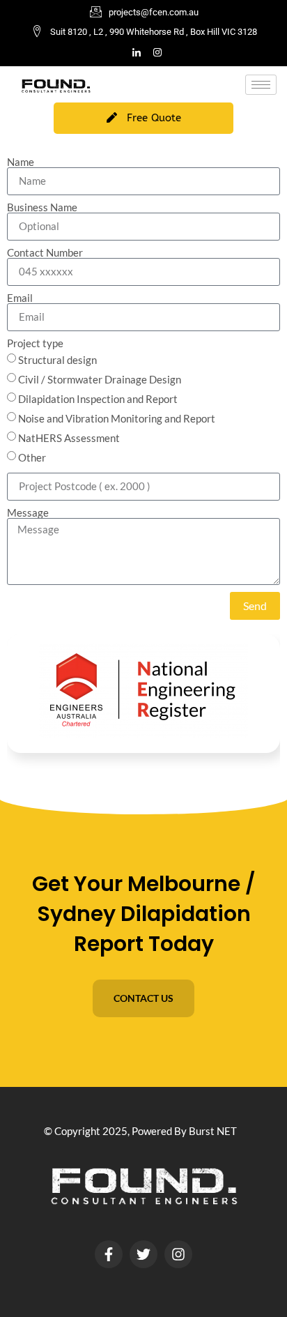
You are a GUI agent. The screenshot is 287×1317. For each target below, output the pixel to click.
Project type (35, 343)
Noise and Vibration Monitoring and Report (116, 418)
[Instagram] (157, 53)
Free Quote (154, 118)
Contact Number (45, 253)
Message (28, 513)
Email (20, 298)
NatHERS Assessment (69, 438)
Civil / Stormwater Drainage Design (99, 379)
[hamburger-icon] (261, 85)
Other (32, 457)
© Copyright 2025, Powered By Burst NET (140, 1131)
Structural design (57, 359)
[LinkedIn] (136, 53)
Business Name (42, 207)
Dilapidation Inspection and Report (98, 399)
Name (20, 162)
